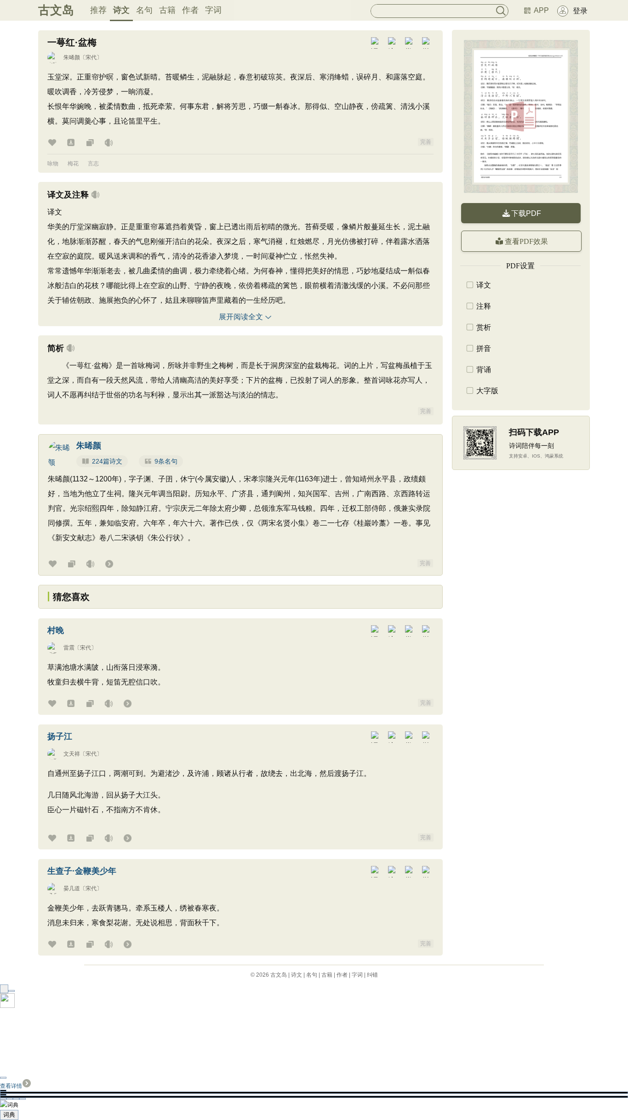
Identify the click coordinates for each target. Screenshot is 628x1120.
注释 (483, 306)
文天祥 (71, 754)
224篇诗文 (107, 461)
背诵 (483, 369)
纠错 (372, 975)
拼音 (483, 348)
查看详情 (11, 1086)
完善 (425, 142)
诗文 (121, 10)
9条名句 (165, 461)
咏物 (52, 163)
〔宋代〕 (91, 57)
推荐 (98, 10)
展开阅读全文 (241, 317)
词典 (9, 1114)
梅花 (73, 163)
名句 (144, 10)
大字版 (487, 391)
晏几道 (71, 888)
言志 (93, 163)
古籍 (167, 10)
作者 (190, 10)
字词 (213, 10)
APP (541, 10)
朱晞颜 (71, 57)
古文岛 (56, 10)
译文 (483, 285)
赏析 (483, 327)
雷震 (68, 648)
